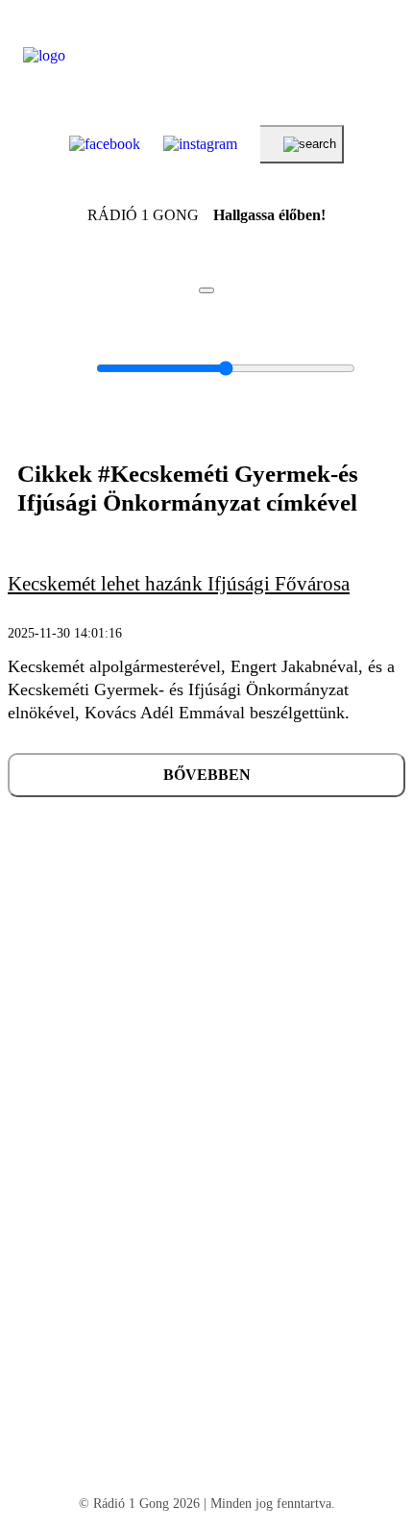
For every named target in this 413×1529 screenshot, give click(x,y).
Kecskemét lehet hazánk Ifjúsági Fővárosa (179, 583)
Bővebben (207, 774)
